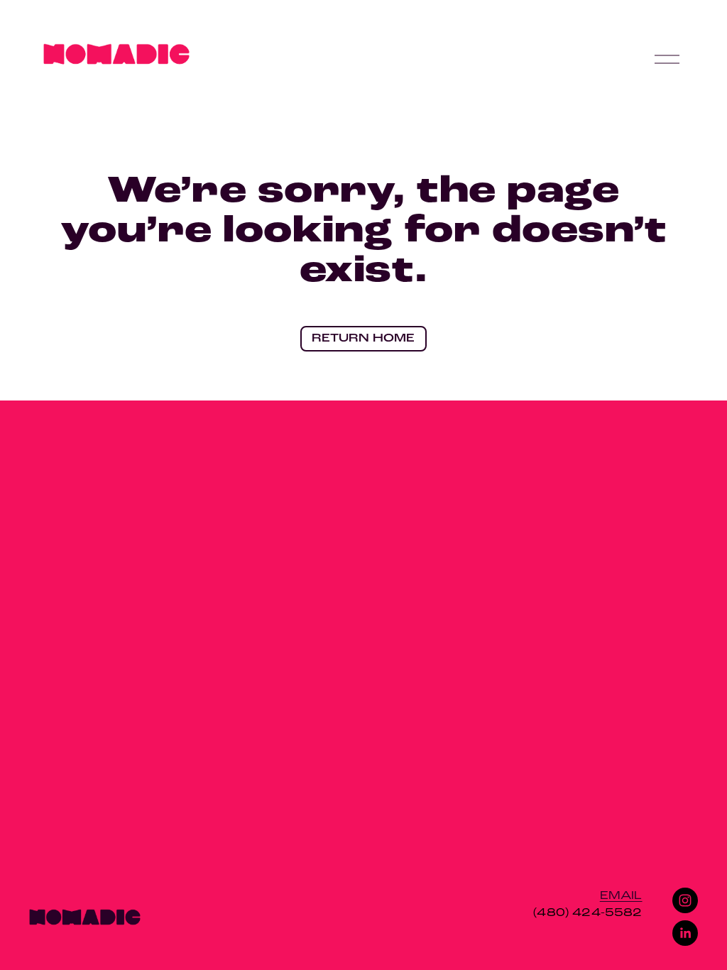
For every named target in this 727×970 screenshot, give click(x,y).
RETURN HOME (363, 338)
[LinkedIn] (685, 933)
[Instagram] (685, 900)
